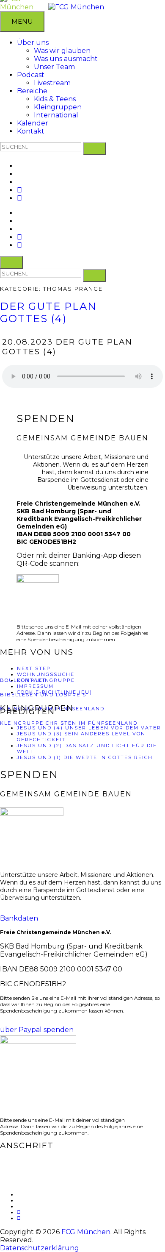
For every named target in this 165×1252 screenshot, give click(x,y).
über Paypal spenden (37, 1030)
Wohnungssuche (45, 674)
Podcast (30, 75)
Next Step (34, 668)
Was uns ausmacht (66, 59)
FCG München (85, 1232)
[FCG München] (76, 7)
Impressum (35, 686)
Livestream (52, 83)
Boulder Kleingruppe (37, 680)
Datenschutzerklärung (39, 1248)
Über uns (33, 43)
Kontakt (30, 131)
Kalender (32, 123)
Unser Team (54, 67)
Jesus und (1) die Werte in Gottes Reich (85, 757)
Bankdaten (19, 918)
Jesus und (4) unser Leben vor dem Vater (89, 728)
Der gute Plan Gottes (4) (48, 312)
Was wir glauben (62, 51)
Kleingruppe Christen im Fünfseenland (69, 723)
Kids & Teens (55, 99)
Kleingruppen (58, 107)
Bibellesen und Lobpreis (43, 695)
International (56, 115)
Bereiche (32, 91)
